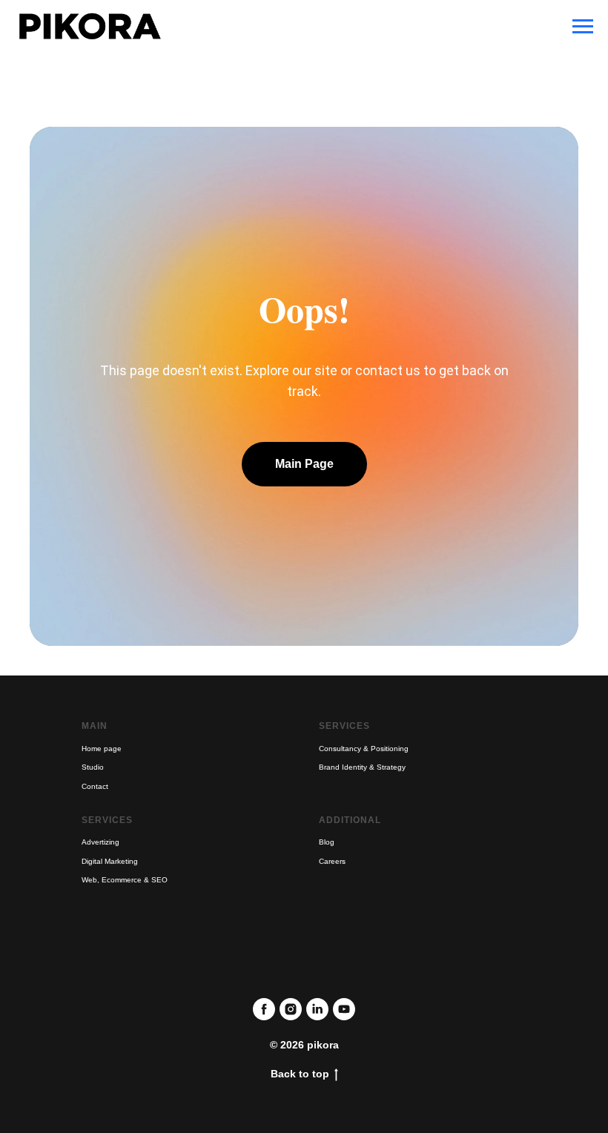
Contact (95, 786)
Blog (326, 842)
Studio (93, 767)
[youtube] (344, 1009)
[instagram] (291, 1009)
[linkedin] (317, 1009)
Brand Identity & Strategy (362, 767)
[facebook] (264, 1009)
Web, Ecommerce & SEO (125, 880)
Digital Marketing (110, 861)
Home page (102, 748)
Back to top (300, 1074)
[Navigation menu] (582, 26)
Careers (332, 861)
